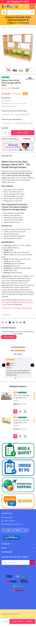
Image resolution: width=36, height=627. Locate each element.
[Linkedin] (21, 322)
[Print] (13, 322)
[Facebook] (6, 322)
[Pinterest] (24, 322)
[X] (17, 322)
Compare (26, 139)
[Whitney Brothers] (29, 78)
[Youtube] (17, 530)
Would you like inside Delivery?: (12, 119)
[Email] (10, 322)
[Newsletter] (32, 562)
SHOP (4, 548)
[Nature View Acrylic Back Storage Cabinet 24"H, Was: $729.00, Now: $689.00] (6, 396)
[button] (18, 147)
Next (33, 70)
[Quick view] (20, 411)
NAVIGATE (6, 544)
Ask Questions (6, 97)
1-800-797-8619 (9, 521)
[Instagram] (12, 530)
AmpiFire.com (24, 601)
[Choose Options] (15, 411)
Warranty (6, 315)
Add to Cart (22, 133)
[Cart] (32, 6)
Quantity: (5, 128)
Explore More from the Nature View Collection (17, 308)
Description (7, 156)
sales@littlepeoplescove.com (13, 524)
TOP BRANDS (7, 552)
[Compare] (25, 411)
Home (3, 27)
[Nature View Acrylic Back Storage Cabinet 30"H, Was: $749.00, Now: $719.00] (6, 421)
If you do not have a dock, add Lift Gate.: (15, 111)
